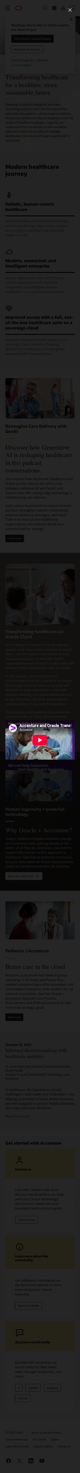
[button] (70, 10)
